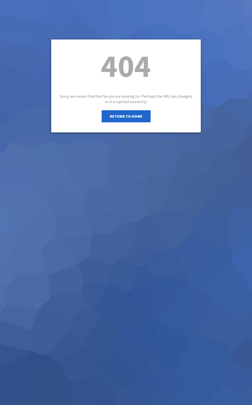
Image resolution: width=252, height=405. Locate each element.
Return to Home (126, 116)
